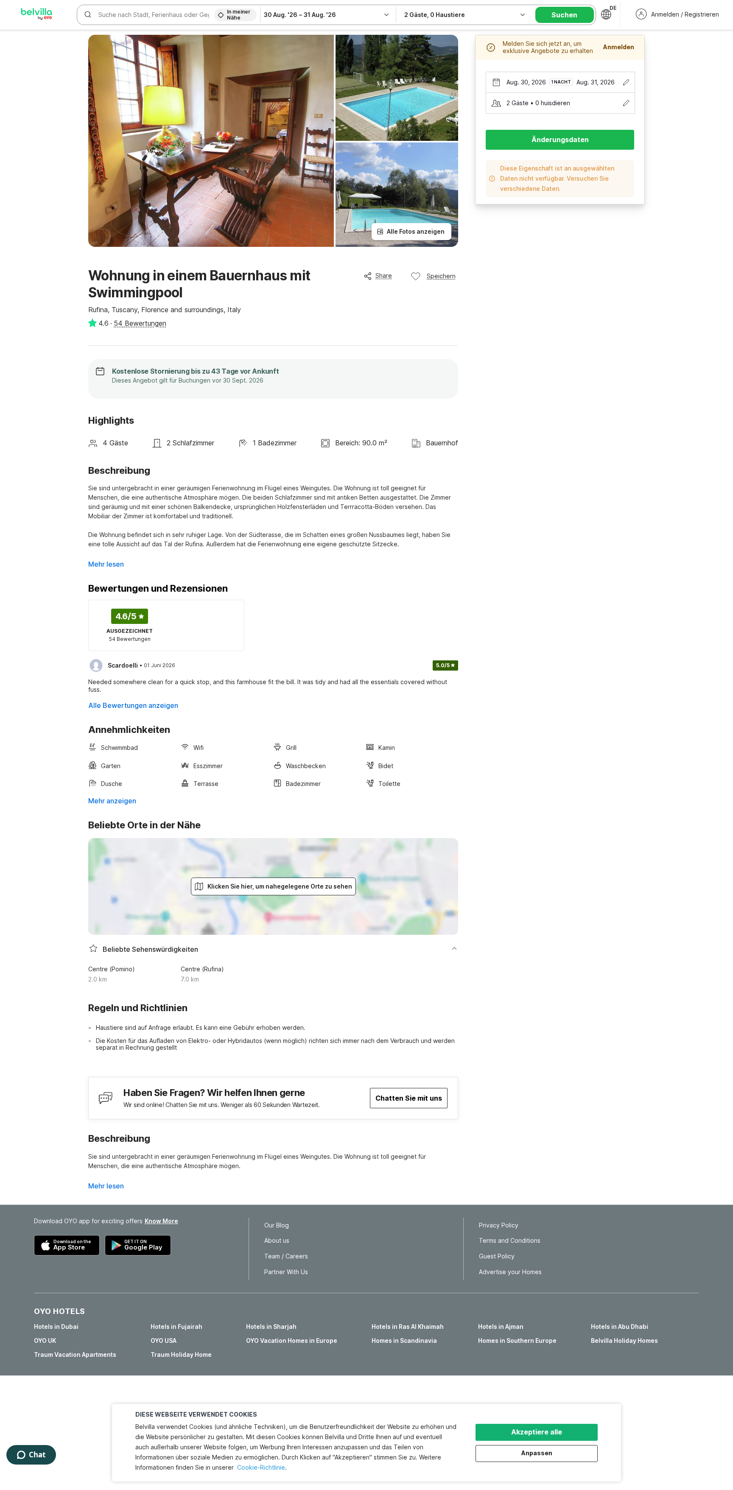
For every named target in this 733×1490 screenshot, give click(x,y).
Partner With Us (286, 1272)
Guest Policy (497, 1256)
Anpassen (536, 1452)
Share (383, 275)
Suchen (564, 15)
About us (276, 1240)
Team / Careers (286, 1256)
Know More (161, 1221)
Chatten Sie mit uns (408, 1098)
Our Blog (276, 1225)
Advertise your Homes (510, 1272)
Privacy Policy (498, 1225)
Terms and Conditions (509, 1240)
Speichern (441, 276)
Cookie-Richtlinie (261, 1467)
